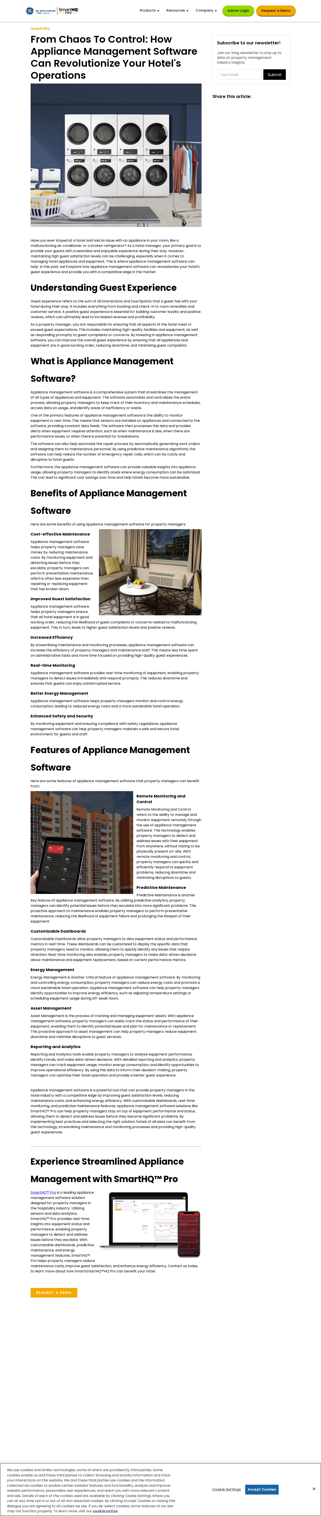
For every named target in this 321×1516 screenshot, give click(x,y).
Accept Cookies (262, 1489)
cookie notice (105, 1511)
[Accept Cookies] (314, 1489)
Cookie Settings (226, 1489)
